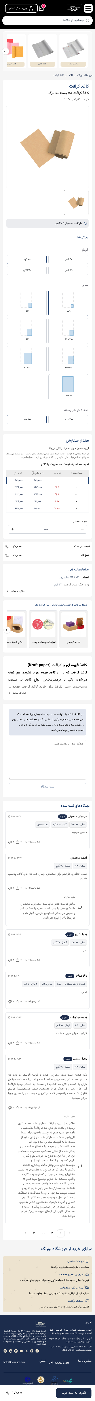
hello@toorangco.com (14, 1362)
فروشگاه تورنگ (84, 75)
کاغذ (70, 75)
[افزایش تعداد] (12, 529)
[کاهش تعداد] (82, 529)
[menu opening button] (88, 8)
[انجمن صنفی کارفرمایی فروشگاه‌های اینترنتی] (27, 1381)
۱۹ (34, 1233)
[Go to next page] (24, 1233)
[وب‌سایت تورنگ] (67, 1381)
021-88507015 (59, 1363)
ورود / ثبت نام (18, 8)
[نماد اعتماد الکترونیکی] (54, 1381)
